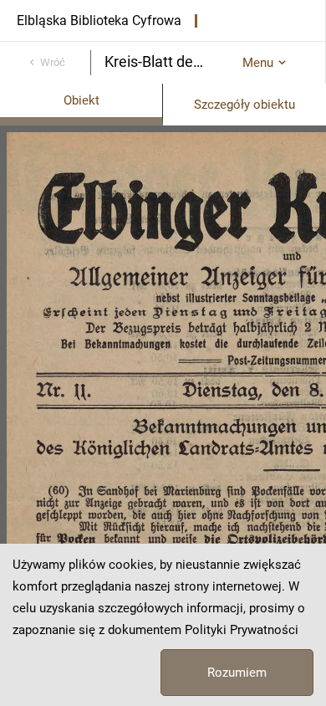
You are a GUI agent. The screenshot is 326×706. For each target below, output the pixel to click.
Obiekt (81, 100)
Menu (257, 62)
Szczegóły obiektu (244, 104)
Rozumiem (237, 672)
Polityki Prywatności (241, 629)
